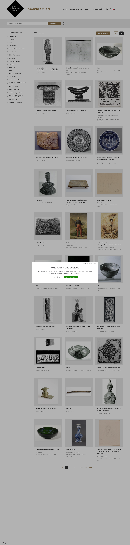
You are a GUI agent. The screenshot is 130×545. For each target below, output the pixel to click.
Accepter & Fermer (71, 277)
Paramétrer (57, 277)
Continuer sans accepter (89, 264)
